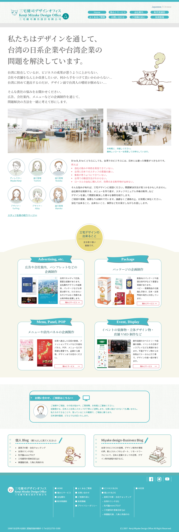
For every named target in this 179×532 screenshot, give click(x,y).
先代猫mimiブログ (26, 455)
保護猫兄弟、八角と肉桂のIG (31, 462)
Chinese (167, 6)
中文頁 (141, 488)
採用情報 (159, 17)
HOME (60, 488)
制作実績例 (159, 12)
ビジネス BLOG (111, 488)
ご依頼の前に (138, 17)
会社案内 (138, 12)
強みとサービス (118, 12)
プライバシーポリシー (87, 505)
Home (97, 12)
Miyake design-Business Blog (122, 440)
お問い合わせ (118, 17)
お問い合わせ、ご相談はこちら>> (54, 398)
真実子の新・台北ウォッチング (32, 447)
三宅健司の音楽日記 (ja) (28, 458)
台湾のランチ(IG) (25, 451)
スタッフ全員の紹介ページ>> (22, 215)
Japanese (156, 6)
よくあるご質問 (97, 17)
